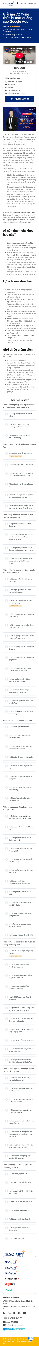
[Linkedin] (14, 1313)
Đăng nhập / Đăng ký (26, 3)
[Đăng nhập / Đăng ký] (17, 3)
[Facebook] (4, 1313)
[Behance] (9, 1313)
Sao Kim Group (22, 1339)
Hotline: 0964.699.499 (19, 99)
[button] (35, 3)
